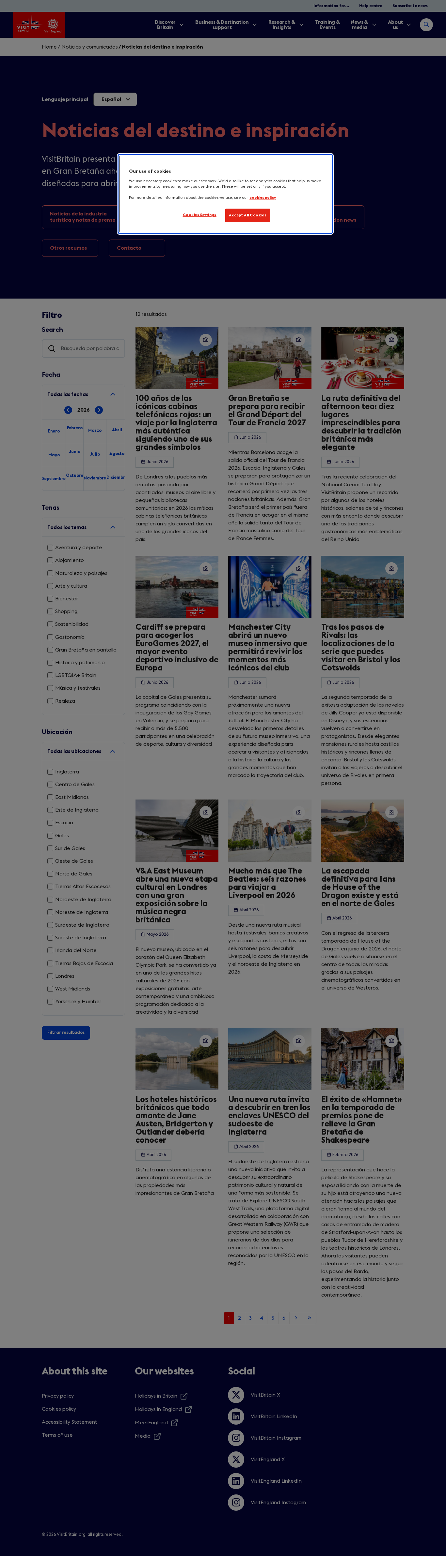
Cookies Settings (199, 215)
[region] (225, 193)
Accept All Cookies (247, 215)
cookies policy (262, 197)
